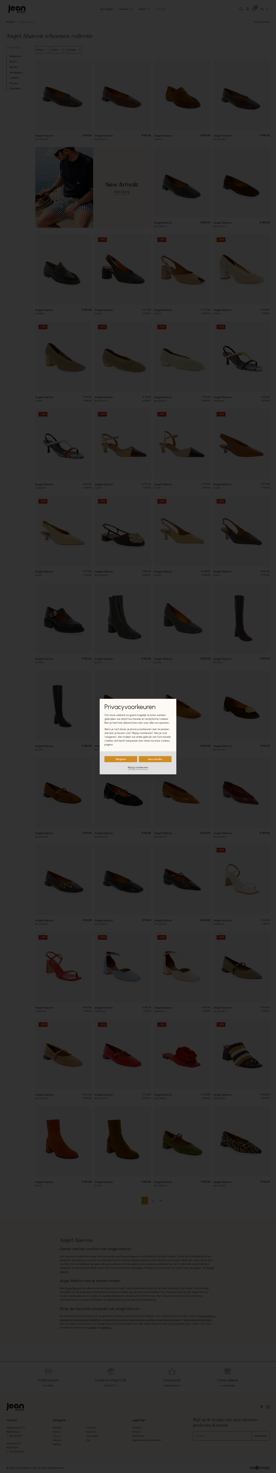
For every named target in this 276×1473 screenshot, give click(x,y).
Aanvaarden (155, 759)
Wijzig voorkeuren (138, 767)
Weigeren (120, 759)
